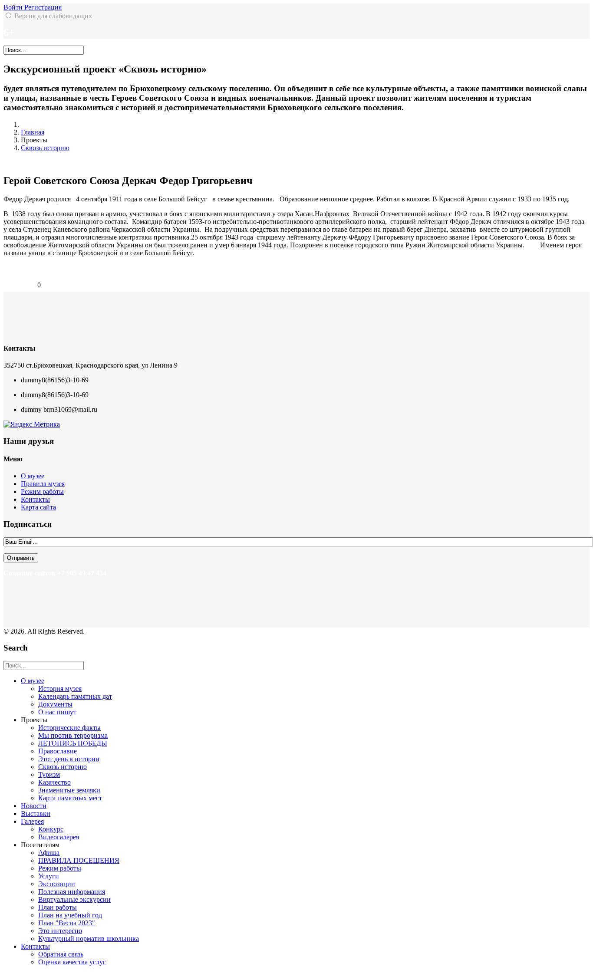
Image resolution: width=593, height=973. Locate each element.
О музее (32, 476)
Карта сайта (38, 507)
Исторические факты (69, 727)
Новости (33, 805)
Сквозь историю (45, 147)
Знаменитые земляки (69, 790)
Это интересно (60, 930)
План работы (57, 907)
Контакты (35, 499)
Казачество (54, 782)
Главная (32, 132)
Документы (55, 704)
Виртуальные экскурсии (74, 899)
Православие (57, 751)
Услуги (48, 876)
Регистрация (43, 7)
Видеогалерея (58, 837)
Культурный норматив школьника (88, 938)
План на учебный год (70, 915)
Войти (13, 7)
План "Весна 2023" (66, 923)
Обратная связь (60, 954)
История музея (60, 688)
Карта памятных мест (70, 798)
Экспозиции (56, 884)
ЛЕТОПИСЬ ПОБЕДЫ (72, 743)
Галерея (32, 821)
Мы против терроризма (73, 735)
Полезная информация (71, 891)
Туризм (49, 774)
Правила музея (43, 483)
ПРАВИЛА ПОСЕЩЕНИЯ (78, 860)
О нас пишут (57, 712)
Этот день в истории (68, 759)
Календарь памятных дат (75, 696)
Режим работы (42, 491)
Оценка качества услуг (72, 962)
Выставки (35, 813)
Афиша (48, 852)
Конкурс (50, 829)
